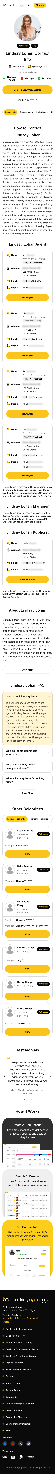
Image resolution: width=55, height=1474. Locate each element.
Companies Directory (16, 1417)
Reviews (10, 1376)
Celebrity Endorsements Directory (23, 1349)
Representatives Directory (19, 1342)
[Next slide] (51, 1076)
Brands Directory (14, 1362)
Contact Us (11, 1397)
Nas (4, 1318)
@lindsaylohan (39, 66)
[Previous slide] (4, 1076)
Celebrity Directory (15, 1335)
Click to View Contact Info (27, 89)
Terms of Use (13, 1383)
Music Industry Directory (18, 1369)
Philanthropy (42, 112)
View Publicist (27, 579)
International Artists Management (36, 493)
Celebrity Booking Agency (19, 1329)
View (27, 854)
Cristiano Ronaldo (26, 1318)
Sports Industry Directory (18, 1423)
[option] (27, 1076)
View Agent (27, 297)
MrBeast (12, 1318)
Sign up (40, 5)
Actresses (23, 46)
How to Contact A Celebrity (20, 1403)
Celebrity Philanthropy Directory (22, 1356)
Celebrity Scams (14, 1410)
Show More (27, 669)
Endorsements (26, 112)
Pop (34, 46)
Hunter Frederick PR (37, 519)
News (9, 1430)
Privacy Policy (13, 1390)
